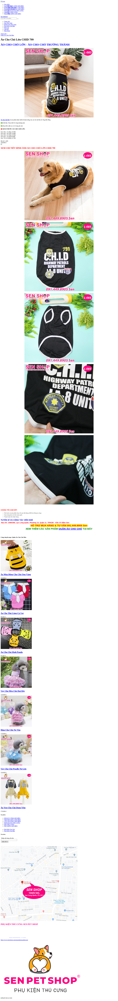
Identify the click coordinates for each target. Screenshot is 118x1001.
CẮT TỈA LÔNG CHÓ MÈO (16, 9)
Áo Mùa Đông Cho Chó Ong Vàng (16, 574)
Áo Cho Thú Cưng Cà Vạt (12, 613)
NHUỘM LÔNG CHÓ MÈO (12, 819)
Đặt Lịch (6, 10)
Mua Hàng (7, 13)
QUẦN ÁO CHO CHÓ (70, 528)
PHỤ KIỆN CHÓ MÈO (14, 13)
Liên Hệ (6, 12)
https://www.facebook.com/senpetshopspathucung (14, 940)
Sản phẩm (7, 4)
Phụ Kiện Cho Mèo (9, 831)
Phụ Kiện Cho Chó (9, 829)
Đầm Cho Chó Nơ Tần (10, 730)
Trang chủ (7, 21)
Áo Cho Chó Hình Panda (12, 652)
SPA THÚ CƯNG (13, 12)
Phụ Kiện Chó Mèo (9, 9)
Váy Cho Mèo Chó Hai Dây (13, 691)
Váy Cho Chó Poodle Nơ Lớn (13, 769)
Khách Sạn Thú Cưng (10, 7)
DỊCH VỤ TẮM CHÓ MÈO (16, 6)
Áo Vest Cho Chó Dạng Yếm (13, 808)
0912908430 (4, 16)
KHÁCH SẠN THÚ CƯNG (16, 10)
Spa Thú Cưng (8, 6)
